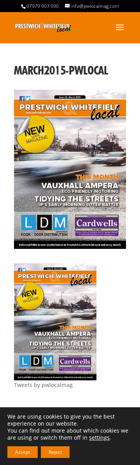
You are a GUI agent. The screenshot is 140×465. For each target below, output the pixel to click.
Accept (22, 452)
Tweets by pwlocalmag (43, 385)
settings (99, 437)
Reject (55, 452)
